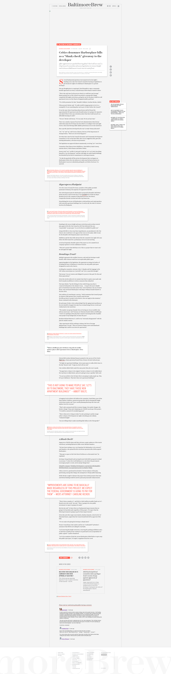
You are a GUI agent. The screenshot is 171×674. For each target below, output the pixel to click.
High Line (62, 360)
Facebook (108, 6)
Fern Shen (75, 48)
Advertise (89, 656)
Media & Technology (76, 662)
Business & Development (64, 48)
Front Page (60, 652)
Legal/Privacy (90, 658)
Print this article (111, 76)
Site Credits (103, 668)
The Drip (60, 655)
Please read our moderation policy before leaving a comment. (75, 605)
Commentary (75, 655)
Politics (74, 665)
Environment (75, 661)
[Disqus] (80, 624)
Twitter (110, 6)
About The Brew (90, 652)
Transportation (76, 668)
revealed (84, 194)
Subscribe (104, 654)
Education (74, 659)
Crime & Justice (75, 656)
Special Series (61, 654)
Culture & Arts (75, 658)
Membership (89, 659)
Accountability (76, 652)
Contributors (90, 654)
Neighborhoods (75, 664)
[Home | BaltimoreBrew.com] (85, 4)
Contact (89, 655)
